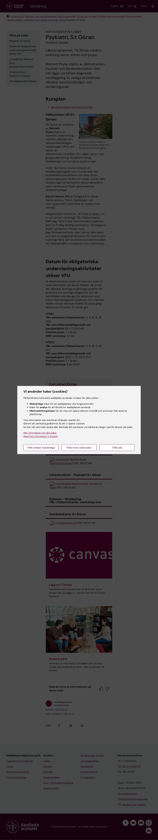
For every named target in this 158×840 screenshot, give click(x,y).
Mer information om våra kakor (40, 432)
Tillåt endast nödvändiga (41, 447)
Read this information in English (40, 436)
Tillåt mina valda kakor (78, 447)
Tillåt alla (117, 447)
